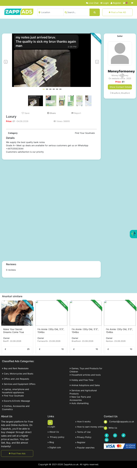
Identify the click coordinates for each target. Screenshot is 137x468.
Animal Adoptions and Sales (85, 385)
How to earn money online (90, 426)
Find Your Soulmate (14, 395)
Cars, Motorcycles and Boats (18, 373)
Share (52, 113)
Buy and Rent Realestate (16, 368)
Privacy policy (56, 437)
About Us (54, 431)
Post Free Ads (18, 453)
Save (26, 113)
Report (77, 113)
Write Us (113, 427)
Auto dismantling (80, 403)
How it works (84, 421)
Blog (51, 442)
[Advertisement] (68, 26)
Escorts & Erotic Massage (17, 401)
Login (106, 3)
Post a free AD (118, 12)
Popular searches (85, 447)
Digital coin (55, 447)
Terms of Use (84, 432)
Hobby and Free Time (82, 380)
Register (117, 3)
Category (13, 133)
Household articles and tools (86, 374)
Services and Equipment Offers (19, 384)
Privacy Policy (84, 437)
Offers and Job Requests (16, 378)
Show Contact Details (121, 87)
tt (50, 422)
